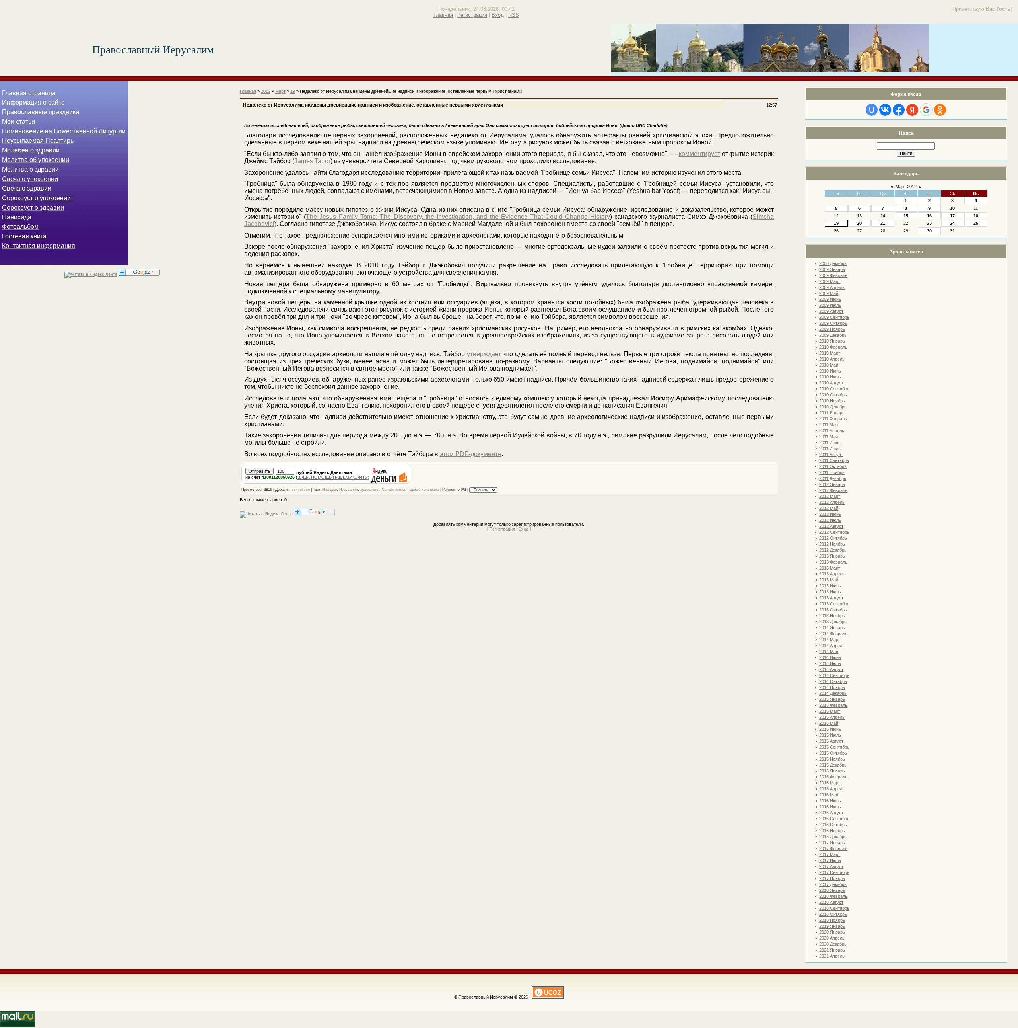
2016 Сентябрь (834, 818)
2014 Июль (830, 663)
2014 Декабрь (833, 693)
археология (369, 490)
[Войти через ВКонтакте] (885, 110)
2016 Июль (830, 806)
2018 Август (831, 902)
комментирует (699, 153)
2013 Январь (832, 556)
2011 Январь (832, 412)
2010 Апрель (832, 359)
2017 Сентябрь (834, 872)
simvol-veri (301, 490)
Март (280, 91)
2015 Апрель (832, 717)
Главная (443, 15)
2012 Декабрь (833, 550)
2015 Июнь (830, 729)
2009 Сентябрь (834, 317)
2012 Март (829, 496)
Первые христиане (423, 490)
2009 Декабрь (833, 335)
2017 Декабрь (833, 884)
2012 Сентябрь (834, 532)
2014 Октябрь (833, 681)
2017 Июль (830, 860)
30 (929, 230)
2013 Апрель (832, 574)
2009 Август (831, 311)
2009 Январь (832, 269)
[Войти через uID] (872, 110)
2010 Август (831, 382)
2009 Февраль (833, 275)
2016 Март (829, 782)
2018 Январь (832, 890)
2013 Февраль (833, 562)
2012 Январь (832, 484)
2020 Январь (832, 932)
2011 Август (831, 454)
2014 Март (829, 639)
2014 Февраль (833, 633)
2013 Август (831, 597)
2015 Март (829, 711)
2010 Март (829, 353)
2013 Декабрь (833, 621)
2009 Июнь (830, 299)
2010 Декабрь (833, 406)
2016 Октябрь (833, 824)
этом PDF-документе (470, 454)
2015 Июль (830, 735)
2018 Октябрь (833, 914)
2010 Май (828, 365)
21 (882, 223)
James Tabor (312, 161)
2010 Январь (832, 341)
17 (952, 215)
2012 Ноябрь (832, 544)
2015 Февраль (833, 705)
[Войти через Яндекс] (912, 110)
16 (929, 215)
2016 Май (828, 794)
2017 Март (829, 854)
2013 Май (828, 579)
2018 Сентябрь (834, 908)
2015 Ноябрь (832, 759)
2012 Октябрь (833, 538)
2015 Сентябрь (834, 747)
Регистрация (472, 15)
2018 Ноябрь (832, 920)
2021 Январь (832, 950)
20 (859, 223)
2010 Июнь (830, 371)
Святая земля (393, 490)
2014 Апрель (832, 645)
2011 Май (828, 436)
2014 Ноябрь (832, 687)
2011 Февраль (833, 418)
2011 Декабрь (832, 478)
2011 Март (829, 424)
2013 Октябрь (833, 609)
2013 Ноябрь (832, 615)
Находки (329, 490)
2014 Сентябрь (834, 675)
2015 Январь (832, 699)
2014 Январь (832, 627)
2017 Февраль (833, 848)
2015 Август (831, 741)
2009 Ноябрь (832, 329)
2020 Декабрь (833, 944)
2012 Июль (830, 520)
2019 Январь (832, 926)
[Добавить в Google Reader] (139, 274)
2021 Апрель (832, 956)
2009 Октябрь (833, 323)
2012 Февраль (833, 490)
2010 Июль (830, 377)
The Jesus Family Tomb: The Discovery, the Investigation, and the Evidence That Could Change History (458, 216)
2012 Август (831, 526)
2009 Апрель (832, 287)
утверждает (483, 354)
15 (905, 215)
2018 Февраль (833, 896)
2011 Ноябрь (832, 472)
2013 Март (829, 568)
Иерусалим (348, 490)
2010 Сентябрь (834, 388)
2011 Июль (830, 448)
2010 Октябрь (833, 394)
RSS (513, 15)
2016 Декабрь (833, 836)
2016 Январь (832, 771)
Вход (498, 15)
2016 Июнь (830, 800)
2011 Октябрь (833, 466)
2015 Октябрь (833, 753)
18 (975, 215)
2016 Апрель (832, 788)
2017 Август (831, 866)
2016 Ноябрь (832, 830)
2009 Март (829, 281)
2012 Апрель (832, 502)
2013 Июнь (830, 585)
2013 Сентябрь (834, 603)
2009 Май (828, 293)
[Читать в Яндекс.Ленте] (90, 274)
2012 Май (828, 508)
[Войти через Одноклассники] (940, 110)
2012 (265, 91)
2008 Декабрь (833, 263)
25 (975, 223)
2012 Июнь (830, 514)
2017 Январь (832, 842)
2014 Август (831, 669)
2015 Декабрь (833, 765)
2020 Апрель (832, 938)
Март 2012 (906, 186)
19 (836, 223)
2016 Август (831, 812)
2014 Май (828, 651)
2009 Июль (830, 305)
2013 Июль (830, 591)
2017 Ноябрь (832, 878)
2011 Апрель (831, 430)
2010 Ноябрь (832, 400)
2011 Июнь (830, 442)
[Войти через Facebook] (899, 110)
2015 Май (828, 723)
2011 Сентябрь (834, 460)
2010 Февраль (833, 347)
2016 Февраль (833, 776)
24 (952, 223)
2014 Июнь (830, 657)
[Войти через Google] (926, 109)
